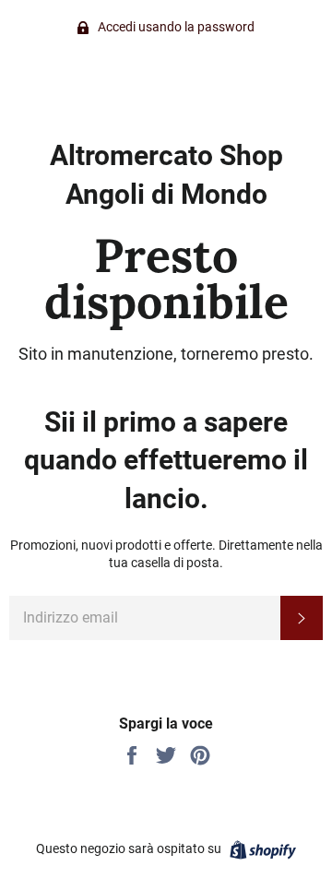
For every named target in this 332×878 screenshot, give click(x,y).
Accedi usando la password (175, 26)
